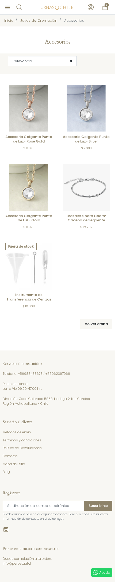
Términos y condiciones (22, 440)
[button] (19, 7)
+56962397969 (57, 373)
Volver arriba (96, 323)
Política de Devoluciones (22, 448)
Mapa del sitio (14, 464)
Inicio (8, 20)
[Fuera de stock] (28, 265)
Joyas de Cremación (38, 20)
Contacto (10, 456)
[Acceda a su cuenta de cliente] (90, 7)
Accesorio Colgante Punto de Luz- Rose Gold (28, 139)
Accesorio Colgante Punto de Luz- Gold (28, 218)
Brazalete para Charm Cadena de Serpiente (86, 218)
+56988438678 (30, 373)
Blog (6, 471)
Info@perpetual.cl (17, 563)
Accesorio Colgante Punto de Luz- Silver (86, 139)
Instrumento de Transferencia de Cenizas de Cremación (28, 299)
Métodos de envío (17, 432)
